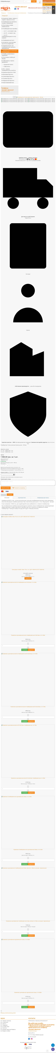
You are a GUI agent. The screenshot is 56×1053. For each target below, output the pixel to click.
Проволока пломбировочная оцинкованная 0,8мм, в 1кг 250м (28, 849)
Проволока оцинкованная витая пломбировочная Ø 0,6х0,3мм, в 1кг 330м (28, 706)
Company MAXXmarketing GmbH (8, 1013)
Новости (4, 1023)
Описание (3, 495)
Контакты (4, 1028)
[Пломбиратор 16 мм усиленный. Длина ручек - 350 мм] (29, 97)
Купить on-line (5, 488)
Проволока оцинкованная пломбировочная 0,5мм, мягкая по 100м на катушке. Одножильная (28, 921)
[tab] (7, 497)
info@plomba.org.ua (5, 91)
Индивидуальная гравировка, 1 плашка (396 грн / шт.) (13, 470)
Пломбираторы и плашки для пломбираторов (17, 13)
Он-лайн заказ (5, 1026)
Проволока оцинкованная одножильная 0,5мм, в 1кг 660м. (28, 992)
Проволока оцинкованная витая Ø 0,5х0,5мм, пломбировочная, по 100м (28, 778)
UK (40, 1)
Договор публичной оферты (9, 1029)
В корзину (24, 649)
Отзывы (10, 494)
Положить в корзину (19, 488)
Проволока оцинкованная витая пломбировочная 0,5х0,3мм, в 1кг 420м (28, 635)
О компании (5, 1022)
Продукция (3, 13)
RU (40, 2)
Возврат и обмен (6, 1031)
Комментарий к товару (6, 479)
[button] (28, 467)
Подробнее (28, 578)
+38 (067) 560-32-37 (21, 7)
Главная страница (6, 1020)
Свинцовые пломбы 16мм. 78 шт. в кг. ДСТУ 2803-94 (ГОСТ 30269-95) (28, 569)
